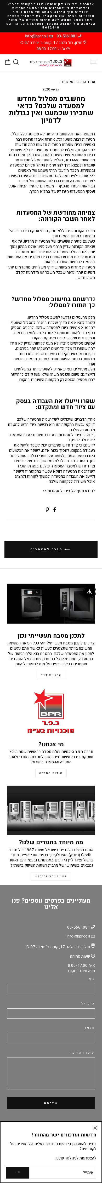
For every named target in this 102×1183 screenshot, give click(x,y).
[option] (51, 16)
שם (92, 979)
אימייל (88, 1004)
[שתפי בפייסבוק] (54, 509)
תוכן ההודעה (82, 1053)
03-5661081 (67, 36)
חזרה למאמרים (47, 549)
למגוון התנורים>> (51, 876)
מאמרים (68, 82)
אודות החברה (51, 773)
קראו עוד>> (51, 675)
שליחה (51, 1103)
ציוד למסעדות (59, 491)
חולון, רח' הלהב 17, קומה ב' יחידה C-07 (51, 42)
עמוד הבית (86, 82)
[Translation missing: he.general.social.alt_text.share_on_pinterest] (47, 509)
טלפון (89, 1028)
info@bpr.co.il (36, 36)
